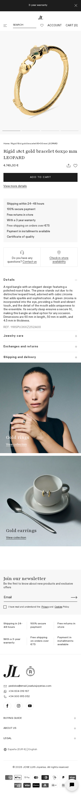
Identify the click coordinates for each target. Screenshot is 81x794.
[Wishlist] (42, 25)
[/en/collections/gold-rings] (40, 408)
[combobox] (15, 749)
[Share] (68, 165)
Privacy (45, 607)
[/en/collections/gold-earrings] (40, 501)
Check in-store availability (58, 260)
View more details (15, 186)
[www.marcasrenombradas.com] (30, 671)
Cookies (58, 607)
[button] (5, 25)
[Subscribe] (74, 597)
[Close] (76, 5)
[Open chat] (72, 785)
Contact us (29, 261)
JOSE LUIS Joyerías (34, 767)
